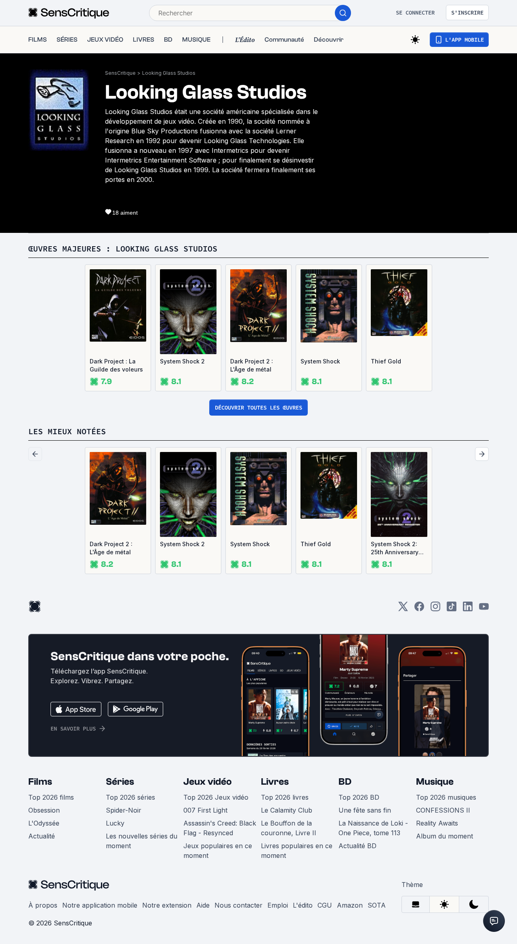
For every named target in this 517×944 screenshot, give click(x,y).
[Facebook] (419, 609)
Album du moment (444, 836)
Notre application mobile (99, 905)
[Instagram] (435, 609)
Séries (120, 781)
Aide (203, 905)
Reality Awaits (437, 823)
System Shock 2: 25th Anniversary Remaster (394, 548)
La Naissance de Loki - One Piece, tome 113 (373, 828)
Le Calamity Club (286, 810)
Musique (435, 781)
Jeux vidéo (207, 781)
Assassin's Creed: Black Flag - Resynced (219, 828)
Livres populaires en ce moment (296, 851)
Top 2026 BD (358, 797)
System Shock (320, 361)
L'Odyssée (43, 823)
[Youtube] (484, 609)
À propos (42, 905)
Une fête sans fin (364, 810)
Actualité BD (357, 846)
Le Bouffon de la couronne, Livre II (288, 828)
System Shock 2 (182, 361)
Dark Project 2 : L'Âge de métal (251, 365)
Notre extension (166, 905)
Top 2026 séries (130, 797)
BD (344, 781)
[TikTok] (451, 609)
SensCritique (120, 73)
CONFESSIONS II (443, 810)
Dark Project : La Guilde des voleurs (116, 365)
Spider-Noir (123, 810)
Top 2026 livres (285, 797)
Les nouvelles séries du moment (141, 841)
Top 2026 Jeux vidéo (215, 797)
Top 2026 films (51, 797)
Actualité (41, 836)
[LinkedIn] (468, 609)
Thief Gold (386, 361)
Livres (275, 781)
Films (40, 781)
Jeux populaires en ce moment (217, 851)
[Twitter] (403, 609)
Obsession (44, 810)
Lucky (115, 823)
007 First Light (205, 810)
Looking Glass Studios (168, 73)
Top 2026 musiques (446, 797)
